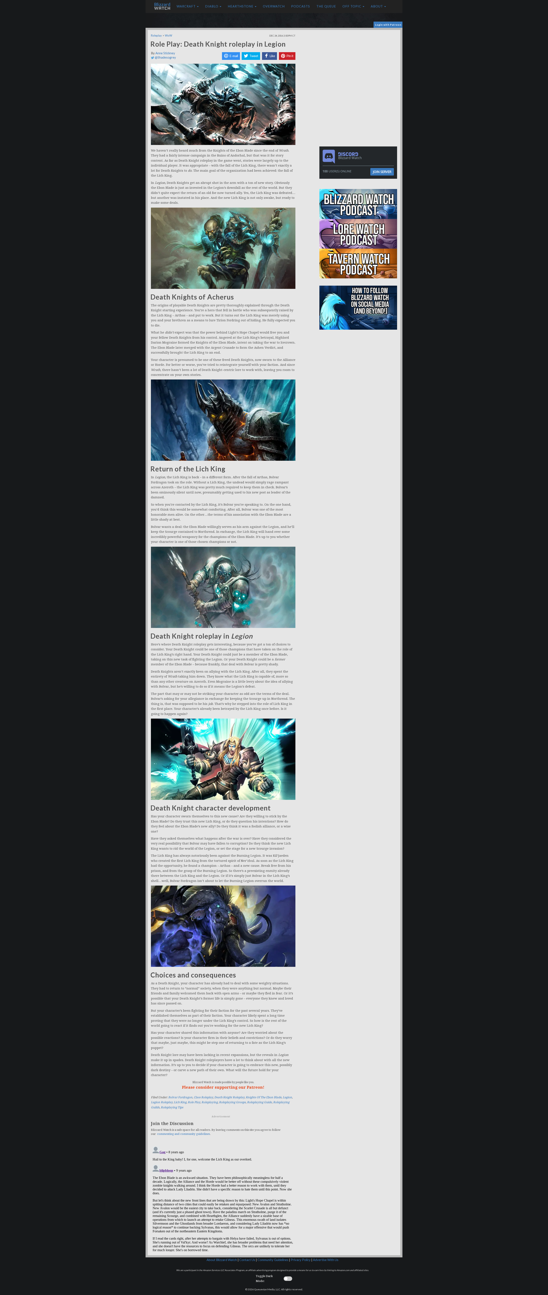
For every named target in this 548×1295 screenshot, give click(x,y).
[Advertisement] (359, 60)
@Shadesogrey (165, 57)
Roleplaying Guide (259, 1102)
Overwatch (274, 6)
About (377, 6)
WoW (168, 35)
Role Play (194, 1102)
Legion (287, 1097)
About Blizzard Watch (222, 1260)
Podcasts (300, 6)
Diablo (212, 6)
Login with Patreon (388, 24)
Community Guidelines (273, 1260)
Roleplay (156, 35)
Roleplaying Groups (232, 1102)
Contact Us (247, 1260)
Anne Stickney (165, 53)
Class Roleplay (203, 1097)
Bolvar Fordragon (180, 1097)
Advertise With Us (325, 1260)
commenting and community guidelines (183, 1134)
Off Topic (352, 6)
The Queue (326, 6)
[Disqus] (223, 1198)
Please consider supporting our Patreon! (223, 1087)
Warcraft (187, 6)
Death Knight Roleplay (229, 1097)
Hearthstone (241, 6)
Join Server (382, 172)
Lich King (180, 1102)
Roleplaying (209, 1102)
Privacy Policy (301, 1260)
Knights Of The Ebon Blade (263, 1097)
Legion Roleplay (162, 1102)
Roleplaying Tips (172, 1107)
